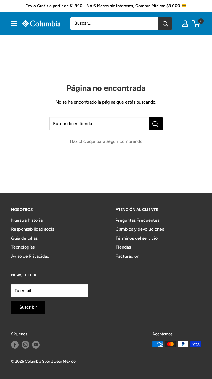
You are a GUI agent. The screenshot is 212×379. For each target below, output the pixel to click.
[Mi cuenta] (185, 23)
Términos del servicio (137, 238)
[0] (196, 23)
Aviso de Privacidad (30, 256)
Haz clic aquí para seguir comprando (106, 141)
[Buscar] (165, 23)
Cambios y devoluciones (140, 229)
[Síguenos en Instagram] (25, 345)
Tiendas (123, 247)
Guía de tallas (24, 238)
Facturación (127, 256)
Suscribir (28, 307)
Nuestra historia (27, 220)
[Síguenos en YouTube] (36, 345)
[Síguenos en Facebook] (15, 345)
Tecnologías (23, 247)
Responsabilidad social (33, 229)
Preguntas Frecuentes (137, 220)
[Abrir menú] (14, 23)
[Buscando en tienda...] (156, 123)
